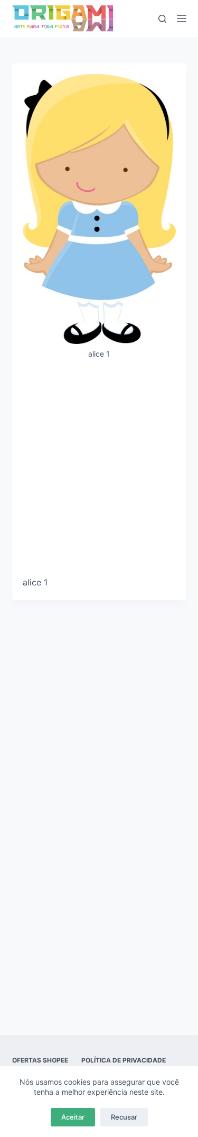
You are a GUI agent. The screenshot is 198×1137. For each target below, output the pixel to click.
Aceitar (72, 1117)
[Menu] (181, 18)
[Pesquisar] (162, 19)
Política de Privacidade (123, 1060)
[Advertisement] (99, 472)
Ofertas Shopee (40, 1060)
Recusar (124, 1117)
